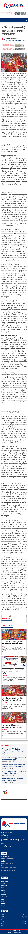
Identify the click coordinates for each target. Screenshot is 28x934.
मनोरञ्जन (24, 918)
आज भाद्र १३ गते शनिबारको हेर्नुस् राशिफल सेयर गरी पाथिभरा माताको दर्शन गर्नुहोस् (13, 643)
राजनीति (2, 922)
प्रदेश (23, 914)
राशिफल (24, 924)
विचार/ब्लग (24, 916)
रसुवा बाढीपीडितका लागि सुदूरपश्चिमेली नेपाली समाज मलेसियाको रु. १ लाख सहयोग (14, 780)
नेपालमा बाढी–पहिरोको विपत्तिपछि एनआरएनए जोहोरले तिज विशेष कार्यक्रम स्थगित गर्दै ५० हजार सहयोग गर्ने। (13, 751)
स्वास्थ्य (2, 918)
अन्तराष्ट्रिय (24, 920)
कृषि (2, 925)
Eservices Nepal (17, 933)
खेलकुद (2, 920)
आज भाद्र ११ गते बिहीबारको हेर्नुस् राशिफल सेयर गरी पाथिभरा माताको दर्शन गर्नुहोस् (13, 726)
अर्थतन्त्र (2, 916)
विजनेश (2, 924)
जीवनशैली (24, 922)
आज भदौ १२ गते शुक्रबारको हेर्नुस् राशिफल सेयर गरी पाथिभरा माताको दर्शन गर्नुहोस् (13, 699)
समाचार (2, 914)
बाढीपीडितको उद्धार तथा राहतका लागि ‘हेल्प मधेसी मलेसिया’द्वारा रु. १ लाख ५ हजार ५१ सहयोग (13, 671)
